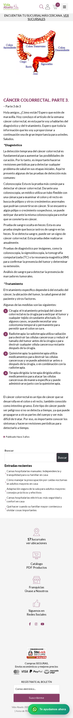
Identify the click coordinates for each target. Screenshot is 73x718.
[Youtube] (42, 624)
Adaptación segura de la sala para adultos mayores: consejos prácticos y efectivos (36, 490)
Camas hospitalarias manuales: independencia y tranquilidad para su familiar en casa (34, 472)
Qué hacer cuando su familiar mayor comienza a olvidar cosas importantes (34, 508)
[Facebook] (30, 624)
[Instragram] (36, 624)
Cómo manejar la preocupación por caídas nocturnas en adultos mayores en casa (37, 481)
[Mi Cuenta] (47, 6)
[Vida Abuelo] (11, 6)
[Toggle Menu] (64, 6)
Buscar (9, 450)
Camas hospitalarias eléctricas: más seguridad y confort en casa (34, 499)
